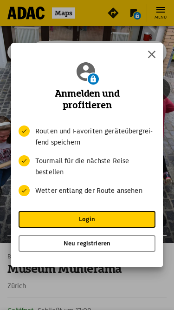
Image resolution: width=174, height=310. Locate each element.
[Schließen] (152, 54)
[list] (87, 160)
